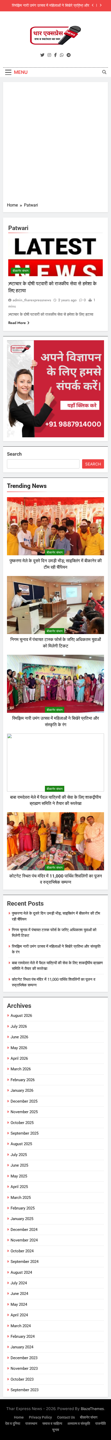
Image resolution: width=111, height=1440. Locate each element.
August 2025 (21, 1144)
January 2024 (22, 1347)
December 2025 (24, 1101)
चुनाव (55, 1430)
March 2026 (21, 1069)
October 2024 (22, 1251)
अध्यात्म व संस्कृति (78, 1423)
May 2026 (19, 1048)
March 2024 (21, 1326)
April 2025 (19, 1186)
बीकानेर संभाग (20, 270)
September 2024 (24, 1261)
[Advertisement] (55, 144)
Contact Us (66, 1417)
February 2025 (23, 1208)
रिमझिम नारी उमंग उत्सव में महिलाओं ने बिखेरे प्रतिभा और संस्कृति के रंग (50, 6)
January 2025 (22, 1218)
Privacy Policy (40, 1417)
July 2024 (19, 1283)
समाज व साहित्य (52, 1423)
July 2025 (19, 1154)
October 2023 (22, 1379)
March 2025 (21, 1197)
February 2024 (23, 1336)
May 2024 (19, 1304)
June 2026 (19, 1037)
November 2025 (24, 1112)
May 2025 (19, 1176)
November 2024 (24, 1240)
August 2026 (21, 1015)
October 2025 (22, 1122)
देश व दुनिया (12, 1423)
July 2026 (19, 1026)
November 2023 (24, 1368)
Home (19, 1417)
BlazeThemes (92, 1408)
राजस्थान (31, 1423)
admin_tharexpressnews (32, 300)
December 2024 (24, 1229)
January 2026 (22, 1090)
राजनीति (100, 1423)
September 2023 (24, 1390)
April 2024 (19, 1315)
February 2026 (23, 1080)
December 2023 (24, 1358)
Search (14, 454)
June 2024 (19, 1293)
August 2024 (21, 1272)
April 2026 (19, 1058)
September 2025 (24, 1133)
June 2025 (19, 1165)
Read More (17, 322)
